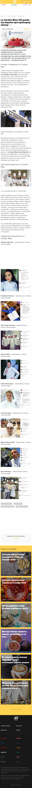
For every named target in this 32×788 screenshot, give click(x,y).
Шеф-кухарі (18, 503)
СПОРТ (3, 757)
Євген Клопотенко (7, 506)
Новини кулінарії (12, 16)
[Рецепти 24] (14, 2)
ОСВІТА (18, 747)
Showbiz (25, 5)
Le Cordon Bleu (21, 16)
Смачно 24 (3, 16)
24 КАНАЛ (3, 738)
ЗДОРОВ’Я (3, 752)
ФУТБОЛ (3, 761)
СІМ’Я (17, 757)
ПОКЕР (18, 761)
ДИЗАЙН (18, 738)
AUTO (17, 743)
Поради (18, 730)
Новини (3, 5)
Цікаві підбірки (7, 573)
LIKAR (17, 752)
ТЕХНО (3, 743)
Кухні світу (19, 725)
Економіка (14, 5)
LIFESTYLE (3, 747)
